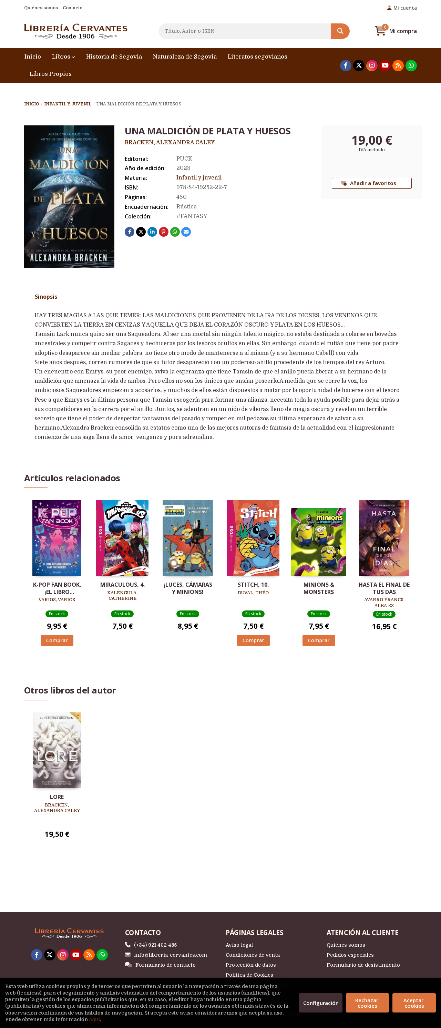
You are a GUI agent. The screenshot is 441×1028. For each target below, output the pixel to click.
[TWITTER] (359, 65)
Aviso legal (239, 945)
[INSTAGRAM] (372, 65)
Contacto (72, 7)
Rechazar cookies (367, 1003)
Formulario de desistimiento (363, 965)
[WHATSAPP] (411, 65)
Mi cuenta (405, 7)
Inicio (31, 104)
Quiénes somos (41, 7)
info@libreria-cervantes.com (170, 955)
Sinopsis (46, 296)
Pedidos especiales (350, 955)
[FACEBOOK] (345, 65)
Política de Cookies (249, 975)
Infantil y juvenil (68, 104)
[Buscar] (340, 31)
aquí (94, 1019)
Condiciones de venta (253, 955)
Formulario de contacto (165, 965)
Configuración (321, 1002)
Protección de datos (251, 965)
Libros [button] (62, 56)
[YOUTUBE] (385, 65)
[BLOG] (398, 65)
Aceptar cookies (414, 1003)
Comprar (57, 640)
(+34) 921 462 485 (155, 945)
